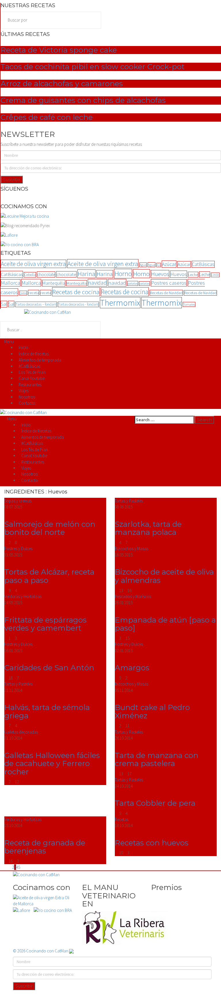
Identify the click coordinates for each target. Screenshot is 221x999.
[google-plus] (109, 198)
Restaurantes (30, 384)
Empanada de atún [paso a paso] (165, 624)
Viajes (23, 390)
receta (33, 292)
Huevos (160, 274)
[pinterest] (116, 198)
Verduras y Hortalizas (22, 596)
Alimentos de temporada (40, 360)
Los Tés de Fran (32, 372)
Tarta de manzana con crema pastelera (156, 759)
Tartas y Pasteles (129, 501)
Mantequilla (53, 283)
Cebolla (30, 274)
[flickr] (105, 198)
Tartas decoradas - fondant (78, 304)
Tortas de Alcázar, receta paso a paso (49, 576)
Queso (23, 293)
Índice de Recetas (34, 354)
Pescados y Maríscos (133, 596)
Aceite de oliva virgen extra (33, 264)
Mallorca (10, 283)
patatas (132, 283)
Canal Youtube (32, 378)
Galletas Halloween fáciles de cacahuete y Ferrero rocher (52, 763)
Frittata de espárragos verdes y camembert (45, 624)
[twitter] (112, 198)
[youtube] (119, 198)
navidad (97, 282)
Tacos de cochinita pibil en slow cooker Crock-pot (93, 66)
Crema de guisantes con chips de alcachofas (83, 100)
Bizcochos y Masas (131, 548)
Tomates (189, 304)
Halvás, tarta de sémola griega (47, 711)
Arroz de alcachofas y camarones (62, 83)
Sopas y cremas (18, 501)
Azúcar (169, 264)
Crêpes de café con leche (47, 117)
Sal (4, 304)
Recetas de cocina (76, 292)
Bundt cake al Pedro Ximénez (152, 711)
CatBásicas (203, 264)
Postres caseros (168, 283)
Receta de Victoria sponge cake (59, 50)
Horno (123, 273)
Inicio (23, 347)
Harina (86, 274)
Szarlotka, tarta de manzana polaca (148, 528)
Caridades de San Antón (49, 667)
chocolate (46, 274)
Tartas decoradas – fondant (36, 304)
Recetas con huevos (151, 842)
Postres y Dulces (18, 548)
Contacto (27, 403)
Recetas (121, 819)
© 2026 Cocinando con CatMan (41, 951)
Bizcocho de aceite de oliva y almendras (164, 576)
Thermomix (120, 302)
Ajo (159, 265)
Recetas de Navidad (166, 292)
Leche (193, 274)
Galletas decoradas (21, 732)
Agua (143, 265)
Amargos (132, 667)
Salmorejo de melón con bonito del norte (49, 528)
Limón (215, 275)
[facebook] (102, 198)
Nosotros (27, 397)
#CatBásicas (29, 366)
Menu (9, 341)
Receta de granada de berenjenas (44, 847)
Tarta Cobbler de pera (155, 803)
